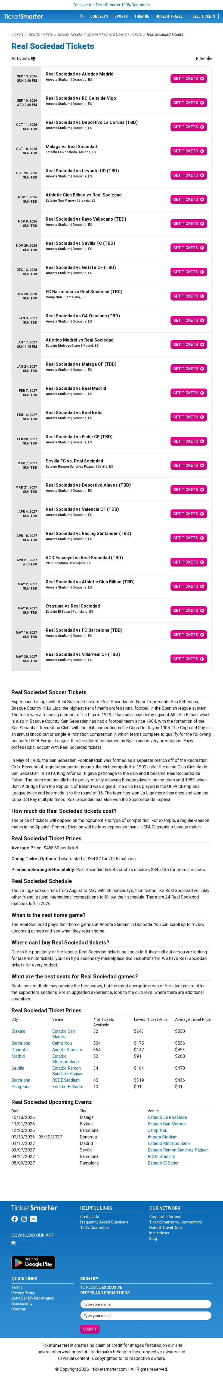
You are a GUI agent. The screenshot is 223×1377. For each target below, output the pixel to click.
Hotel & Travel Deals (166, 1227)
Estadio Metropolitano (65, 1059)
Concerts (99, 16)
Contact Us (89, 1217)
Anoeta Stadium (67, 1049)
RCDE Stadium (66, 1080)
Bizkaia (18, 1031)
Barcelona (20, 1043)
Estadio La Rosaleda (167, 1117)
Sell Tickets (204, 16)
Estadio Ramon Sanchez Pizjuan (67, 1071)
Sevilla (17, 1068)
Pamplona (20, 1086)
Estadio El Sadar (67, 1086)
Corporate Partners (165, 1217)
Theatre (141, 16)
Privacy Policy (23, 1293)
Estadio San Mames (63, 1034)
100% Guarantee (94, 1227)
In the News (159, 1233)
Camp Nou (62, 1043)
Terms (17, 1287)
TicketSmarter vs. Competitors (175, 1222)
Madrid (18, 1056)
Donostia (20, 1049)
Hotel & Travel (169, 16)
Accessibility (22, 1303)
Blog (153, 1238)
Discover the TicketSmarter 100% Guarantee (111, 5)
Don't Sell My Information (32, 1298)
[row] (111, 79)
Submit (90, 1329)
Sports (121, 16)
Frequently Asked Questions (104, 1222)
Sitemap (18, 1309)
